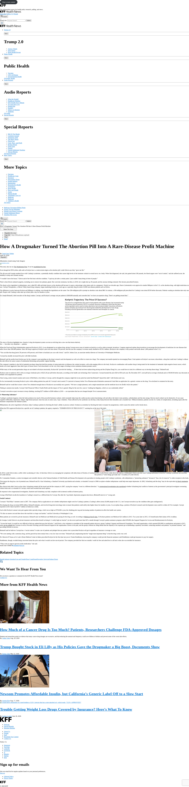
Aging (10, 192)
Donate (15, 14)
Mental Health (12, 194)
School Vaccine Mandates (12, 209)
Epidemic (11, 111)
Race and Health (13, 190)
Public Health (8, 54)
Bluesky (6, 754)
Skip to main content (8, 2)
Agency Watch (12, 49)
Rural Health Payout (14, 52)
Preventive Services (43, 559)
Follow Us (9, 14)
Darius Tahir (6, 654)
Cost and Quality (20, 559)
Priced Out (11, 141)
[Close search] (2, 23)
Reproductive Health (14, 185)
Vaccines (10, 73)
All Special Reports (10, 153)
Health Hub (11, 106)
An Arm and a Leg (14, 104)
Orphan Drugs (53, 559)
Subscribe (3, 14)
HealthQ (10, 108)
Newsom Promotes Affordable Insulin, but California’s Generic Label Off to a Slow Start (71, 694)
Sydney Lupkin (7, 716)
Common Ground (13, 136)
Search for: (3, 20)
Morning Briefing (9, 728)
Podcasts (6, 724)
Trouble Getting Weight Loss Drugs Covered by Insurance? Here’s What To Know (66, 709)
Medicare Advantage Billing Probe (14, 208)
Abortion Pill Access (10, 215)
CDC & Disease (13, 75)
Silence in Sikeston (14, 110)
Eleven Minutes (13, 152)
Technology (11, 186)
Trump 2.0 (7, 30)
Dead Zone (11, 146)
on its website (8, 525)
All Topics (7, 202)
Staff (5, 735)
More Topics (8, 155)
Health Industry (13, 181)
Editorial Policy (9, 776)
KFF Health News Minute (16, 103)
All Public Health (9, 78)
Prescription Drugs (13, 179)
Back (6, 33)
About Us (7, 731)
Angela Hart (6, 701)
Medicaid (11, 199)
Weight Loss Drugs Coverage (13, 211)
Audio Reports (8, 80)
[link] (3, 257)
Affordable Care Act (14, 195)
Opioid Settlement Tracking (16, 150)
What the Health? (13, 99)
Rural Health (12, 188)
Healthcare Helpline (14, 101)
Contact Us (3, 577)
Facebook (7, 750)
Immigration (11, 183)
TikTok (6, 756)
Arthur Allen (6, 638)
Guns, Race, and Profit (15, 143)
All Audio (7, 113)
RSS (5, 757)
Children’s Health (13, 201)
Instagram (7, 745)
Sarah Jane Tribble (8, 253)
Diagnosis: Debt (13, 137)
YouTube (7, 747)
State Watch (11, 50)
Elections (11, 174)
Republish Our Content (11, 737)
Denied (10, 148)
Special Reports (9, 115)
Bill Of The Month (14, 134)
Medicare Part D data (90, 517)
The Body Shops (13, 139)
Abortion (12, 559)
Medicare (11, 197)
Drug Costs (29, 559)
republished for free (40, 267)
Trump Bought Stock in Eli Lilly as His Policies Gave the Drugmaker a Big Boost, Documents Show (80, 647)
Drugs (35, 559)
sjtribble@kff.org (18, 545)
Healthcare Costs (13, 176)
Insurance (11, 178)
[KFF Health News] (10, 12)
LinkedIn (7, 749)
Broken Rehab (12, 145)
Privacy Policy (8, 778)
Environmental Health (15, 77)
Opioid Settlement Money (12, 213)
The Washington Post (20, 267)
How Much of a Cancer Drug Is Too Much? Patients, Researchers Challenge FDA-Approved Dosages (81, 630)
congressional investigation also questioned (112, 486)
